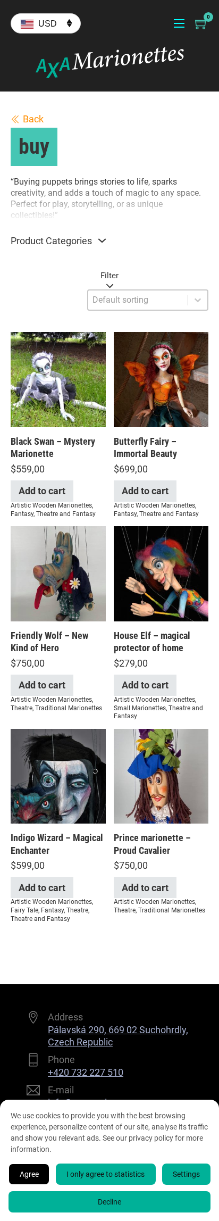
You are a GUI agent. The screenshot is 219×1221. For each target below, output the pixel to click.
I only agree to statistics (105, 1174)
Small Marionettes (140, 708)
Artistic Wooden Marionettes (51, 505)
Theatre (21, 708)
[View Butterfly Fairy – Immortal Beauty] (161, 378)
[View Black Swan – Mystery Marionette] (58, 378)
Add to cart (42, 490)
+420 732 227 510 (85, 1072)
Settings (186, 1174)
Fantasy (22, 514)
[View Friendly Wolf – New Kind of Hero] (58, 572)
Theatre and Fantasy (66, 514)
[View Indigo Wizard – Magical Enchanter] (58, 775)
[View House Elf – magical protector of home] (161, 572)
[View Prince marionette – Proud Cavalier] (161, 775)
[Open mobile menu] (179, 23)
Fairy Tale (24, 910)
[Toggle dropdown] (102, 240)
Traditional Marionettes (68, 708)
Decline (109, 1202)
